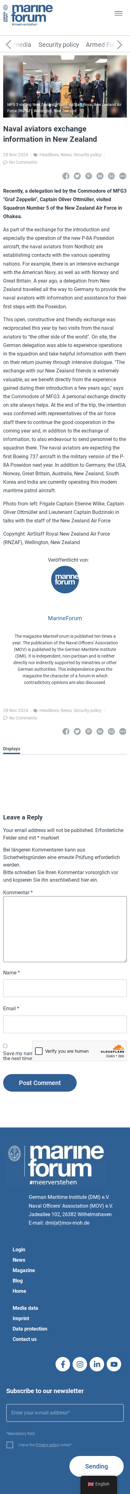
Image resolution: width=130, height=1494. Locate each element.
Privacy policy (47, 1445)
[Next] (110, 45)
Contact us (25, 1339)
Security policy (58, 44)
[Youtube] (114, 1364)
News (66, 154)
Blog (18, 1281)
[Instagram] (80, 1364)
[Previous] (18, 45)
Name (11, 972)
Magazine (24, 1270)
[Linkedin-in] (97, 1364)
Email (11, 1008)
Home (19, 1291)
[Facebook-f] (63, 1364)
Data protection (30, 1329)
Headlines (49, 154)
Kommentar (18, 892)
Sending (96, 1466)
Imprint (21, 1318)
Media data (25, 1308)
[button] (118, 14)
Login (19, 1250)
